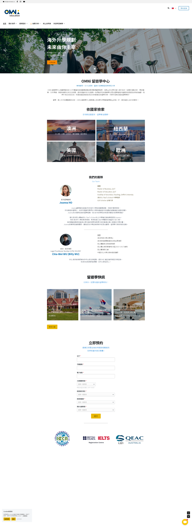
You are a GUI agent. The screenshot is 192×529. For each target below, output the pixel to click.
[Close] (120, 242)
